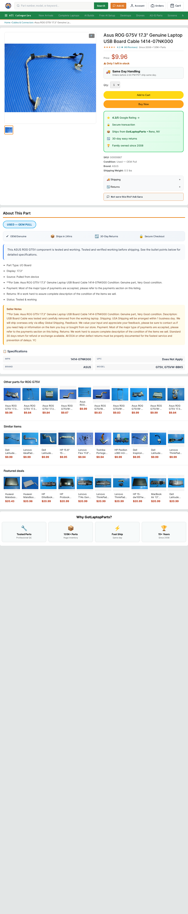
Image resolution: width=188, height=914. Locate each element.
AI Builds (89, 15)
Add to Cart (143, 94)
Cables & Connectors (22, 22)
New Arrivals (46, 15)
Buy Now (143, 104)
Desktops (125, 15)
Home (7, 22)
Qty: (106, 85)
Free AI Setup (107, 15)
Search (101, 5)
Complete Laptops (68, 15)
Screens (172, 15)
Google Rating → (126, 117)
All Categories (20, 15)
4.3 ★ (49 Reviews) (127, 47)
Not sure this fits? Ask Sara (127, 196)
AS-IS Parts (156, 15)
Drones (140, 15)
